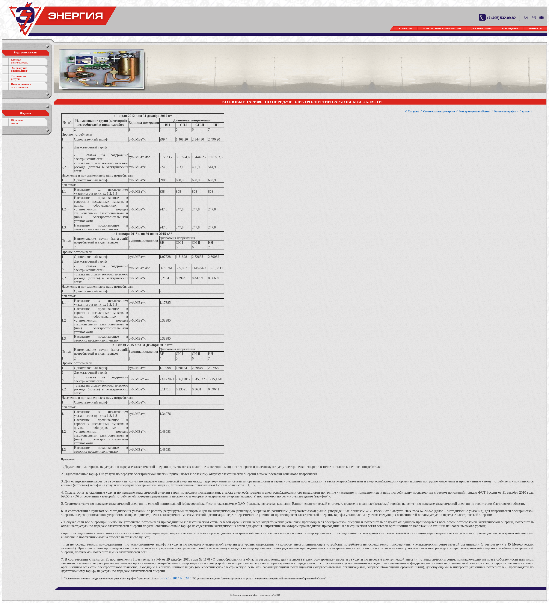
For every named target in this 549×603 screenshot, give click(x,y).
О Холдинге (510, 28)
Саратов (524, 111)
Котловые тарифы (505, 111)
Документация (482, 28)
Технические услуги (19, 77)
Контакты (535, 28)
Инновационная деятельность (21, 86)
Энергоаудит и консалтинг (19, 69)
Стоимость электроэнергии (439, 111)
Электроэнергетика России (442, 28)
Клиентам (405, 28)
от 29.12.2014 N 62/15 (175, 578)
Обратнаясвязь (17, 122)
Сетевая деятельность (19, 61)
